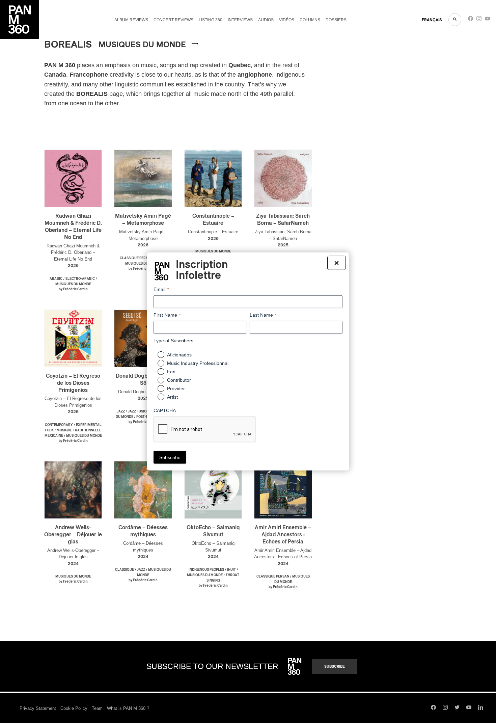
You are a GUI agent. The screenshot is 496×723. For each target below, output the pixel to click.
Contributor (179, 380)
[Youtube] (487, 20)
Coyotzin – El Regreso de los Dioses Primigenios (73, 383)
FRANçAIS (432, 20)
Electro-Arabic (80, 278)
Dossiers (336, 20)
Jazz (121, 411)
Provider (176, 388)
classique (124, 569)
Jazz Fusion (138, 411)
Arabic (56, 278)
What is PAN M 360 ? (128, 708)
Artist (172, 397)
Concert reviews (173, 20)
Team (97, 708)
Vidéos (286, 20)
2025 (283, 245)
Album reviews (131, 20)
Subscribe (334, 666)
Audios (266, 20)
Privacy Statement (38, 708)
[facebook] (470, 20)
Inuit (231, 569)
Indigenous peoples (206, 569)
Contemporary (59, 425)
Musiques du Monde (73, 284)
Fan (171, 371)
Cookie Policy (73, 708)
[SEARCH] (454, 19)
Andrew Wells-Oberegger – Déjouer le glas (73, 534)
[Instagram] (478, 20)
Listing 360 (210, 20)
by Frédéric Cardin (73, 289)
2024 (73, 564)
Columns (310, 20)
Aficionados (179, 354)
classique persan (136, 258)
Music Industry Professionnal (197, 363)
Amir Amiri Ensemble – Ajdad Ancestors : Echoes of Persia (283, 534)
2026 (73, 266)
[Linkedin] (480, 708)
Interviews (240, 20)
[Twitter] (457, 708)
